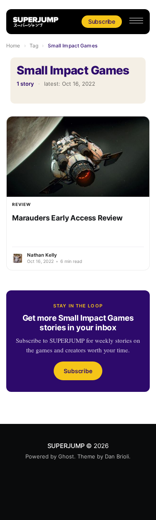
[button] (136, 20)
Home (13, 45)
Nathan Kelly (42, 255)
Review (21, 204)
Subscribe (101, 21)
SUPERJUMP (66, 446)
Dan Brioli (117, 456)
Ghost (66, 456)
